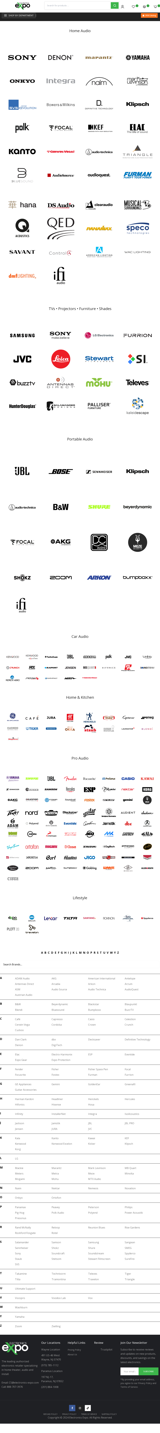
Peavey (56, 1207)
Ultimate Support (25, 1288)
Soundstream (96, 1253)
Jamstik (56, 1123)
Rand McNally (23, 1227)
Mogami (20, 1179)
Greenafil (130, 1084)
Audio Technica (97, 989)
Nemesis (93, 1188)
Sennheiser (21, 1248)
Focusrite (20, 1074)
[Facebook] (72, 1408)
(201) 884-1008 (49, 1387)
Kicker (91, 1143)
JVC (90, 1129)
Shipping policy (109, 1414)
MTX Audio (94, 1179)
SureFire (130, 1259)
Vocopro (20, 1298)
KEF (127, 1138)
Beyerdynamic (60, 1004)
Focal (128, 1069)
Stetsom (56, 1259)
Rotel (55, 1233)
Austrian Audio (23, 995)
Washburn (21, 1307)
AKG (54, 978)
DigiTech (57, 1045)
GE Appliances (23, 1084)
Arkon (91, 984)
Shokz (55, 1248)
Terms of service (89, 1414)
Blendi (18, 1010)
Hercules (130, 1099)
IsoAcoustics (132, 1114)
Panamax (20, 1207)
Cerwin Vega (22, 1024)
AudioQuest (131, 989)
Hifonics (20, 1104)
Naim (18, 1188)
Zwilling (56, 1326)
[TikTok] (88, 1408)
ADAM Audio (22, 978)
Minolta (129, 1173)
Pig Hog (19, 1212)
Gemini (56, 1084)
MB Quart (130, 1168)
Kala (17, 1138)
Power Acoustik (134, 1212)
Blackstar (93, 1004)
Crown (92, 1024)
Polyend (93, 1212)
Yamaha (19, 1316)
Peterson (93, 1207)
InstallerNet (59, 1114)
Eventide (130, 1054)
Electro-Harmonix (62, 1054)
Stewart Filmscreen (99, 1259)
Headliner (57, 1099)
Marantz (57, 1168)
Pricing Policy (74, 1349)
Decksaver (94, 1039)
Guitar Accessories (26, 1089)
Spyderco (130, 1253)
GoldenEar (94, 1084)
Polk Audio (58, 1212)
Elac (17, 1054)
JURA (54, 1129)
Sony (18, 1253)
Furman (92, 1074)
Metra (55, 1173)
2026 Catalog (150, 15)
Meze (91, 1173)
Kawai (91, 1138)
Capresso (57, 1019)
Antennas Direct (24, 984)
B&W (18, 1004)
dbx (54, 1039)
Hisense (56, 1104)
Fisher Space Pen (98, 1069)
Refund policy (50, 1414)
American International (101, 978)
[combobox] (77, 5)
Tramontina (59, 1279)
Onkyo (19, 1197)
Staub (18, 1259)
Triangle (130, 1279)
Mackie (19, 1168)
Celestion (130, 1019)
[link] (22, 57)
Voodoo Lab (59, 1298)
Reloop (56, 1227)
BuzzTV (129, 1010)
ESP (90, 1054)
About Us (72, 1354)
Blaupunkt (131, 1004)
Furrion (129, 1074)
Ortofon (56, 1197)
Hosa (91, 1104)
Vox (90, 1298)
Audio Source (59, 989)
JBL (90, 1123)
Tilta (17, 1279)
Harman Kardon (24, 1099)
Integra (92, 1114)
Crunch (129, 1024)
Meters (19, 1173)
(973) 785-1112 (50, 1365)
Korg (18, 1149)
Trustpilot (106, 1349)
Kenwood (20, 1143)
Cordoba (57, 1024)
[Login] (122, 6)
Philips (128, 1207)
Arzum (128, 984)
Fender (19, 1069)
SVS (17, 1264)
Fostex (55, 1074)
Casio (91, 1019)
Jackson (19, 1123)
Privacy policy (69, 1414)
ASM (17, 989)
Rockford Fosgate (25, 1233)
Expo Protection (61, 1060)
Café (17, 1019)
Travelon (93, 1279)
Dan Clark (21, 1039)
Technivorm (59, 1273)
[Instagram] (80, 1408)
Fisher (55, 1069)
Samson (56, 1242)
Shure (91, 1248)
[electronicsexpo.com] (22, 9)
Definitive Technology (137, 1039)
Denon (19, 1045)
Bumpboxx (94, 1010)
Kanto (55, 1138)
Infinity (19, 1114)
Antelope (130, 978)
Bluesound (58, 1010)
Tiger (128, 1273)
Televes (92, 1273)
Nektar (56, 1188)
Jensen (19, 1129)
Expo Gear (21, 1060)
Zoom (18, 1326)
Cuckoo (19, 1030)
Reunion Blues (96, 1227)
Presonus (20, 1218)
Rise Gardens (132, 1227)
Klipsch (129, 1143)
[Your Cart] (155, 6)
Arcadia (56, 984)
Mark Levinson (97, 1168)
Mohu (55, 1179)
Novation (130, 1188)
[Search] (115, 5)
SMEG (128, 1248)
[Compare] (144, 6)
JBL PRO (129, 1123)
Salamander (22, 1242)
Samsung (93, 1242)
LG (16, 1158)
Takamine (21, 1273)
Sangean (130, 1242)
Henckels (93, 1099)
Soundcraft (58, 1253)
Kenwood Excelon (62, 1143)
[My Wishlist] (133, 6)
